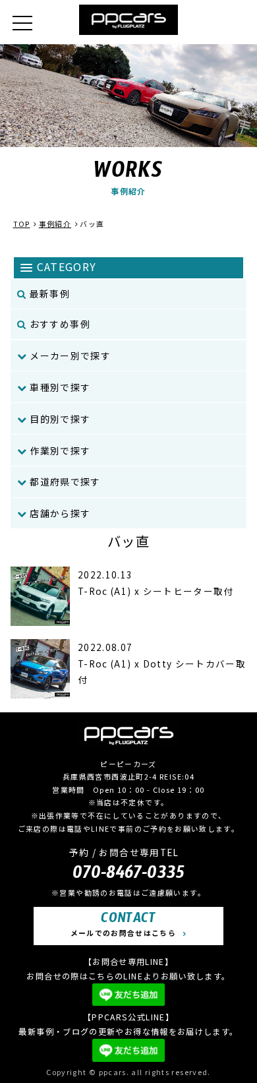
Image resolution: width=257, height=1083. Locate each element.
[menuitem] (129, 355)
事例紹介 (55, 223)
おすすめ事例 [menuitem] (58, 323)
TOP (21, 223)
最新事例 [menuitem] (48, 293)
